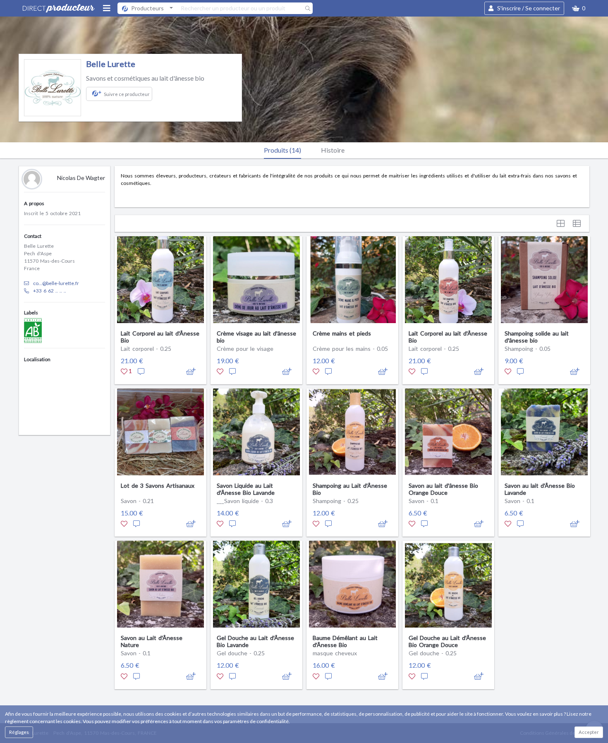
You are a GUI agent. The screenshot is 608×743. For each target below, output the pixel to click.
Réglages (19, 732)
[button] (578, 8)
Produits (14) (282, 150)
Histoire (333, 150)
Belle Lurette (110, 64)
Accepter (589, 732)
